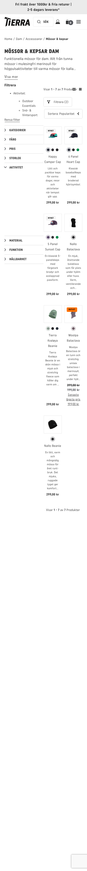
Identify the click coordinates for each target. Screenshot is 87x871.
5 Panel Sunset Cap (52, 246)
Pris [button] (12, 149)
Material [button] (16, 240)
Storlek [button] (15, 158)
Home (8, 39)
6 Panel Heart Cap (73, 159)
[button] (68, 22)
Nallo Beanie (52, 446)
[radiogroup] (53, 150)
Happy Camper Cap (52, 159)
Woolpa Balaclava (73, 337)
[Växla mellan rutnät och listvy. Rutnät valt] (77, 90)
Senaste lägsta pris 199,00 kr (73, 399)
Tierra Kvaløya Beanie (53, 340)
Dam (19, 39)
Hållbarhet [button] (18, 259)
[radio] (48, 150)
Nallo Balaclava (73, 246)
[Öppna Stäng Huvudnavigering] (79, 22)
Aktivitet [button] (16, 167)
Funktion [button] (16, 250)
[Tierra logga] (17, 22)
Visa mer (11, 77)
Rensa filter (12, 120)
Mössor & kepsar (57, 39)
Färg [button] (12, 139)
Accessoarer (34, 39)
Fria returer (61, 4)
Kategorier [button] (17, 130)
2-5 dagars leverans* (43, 10)
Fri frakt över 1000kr (31, 4)
